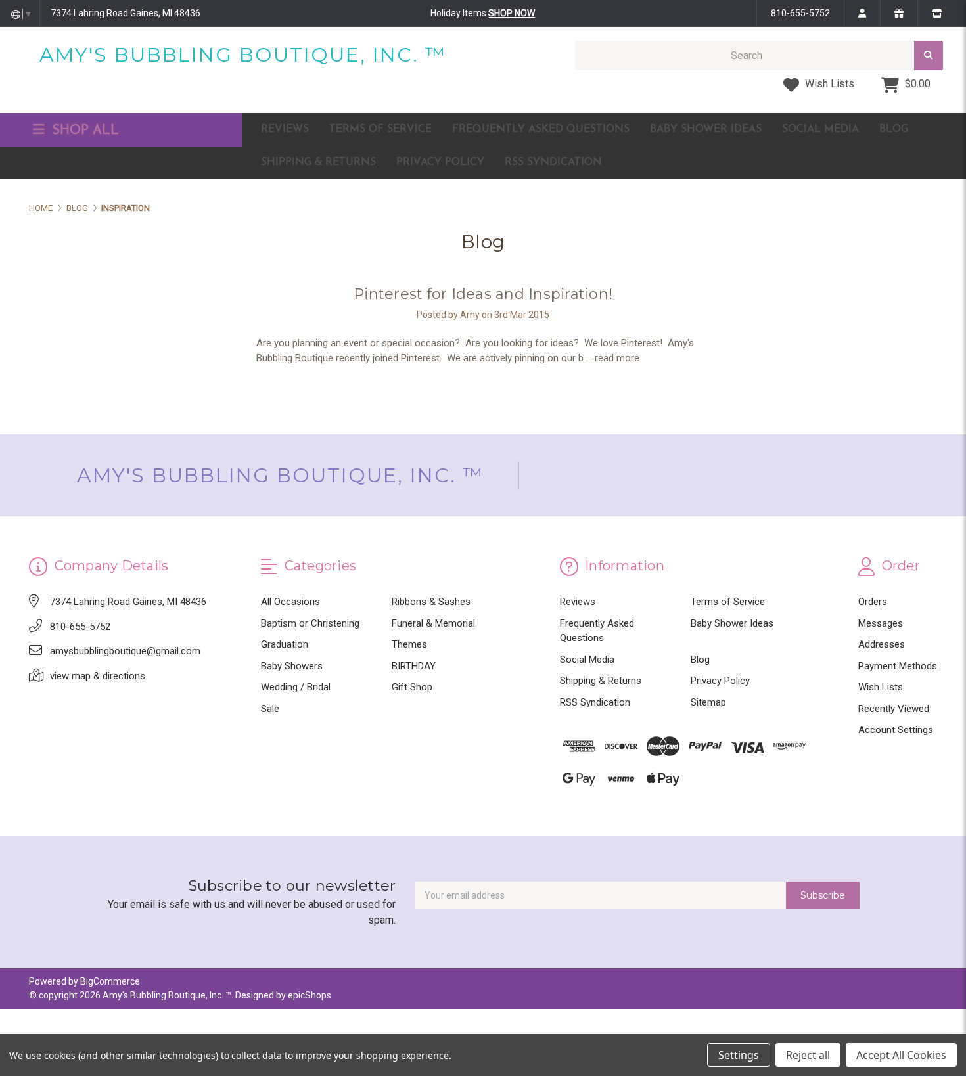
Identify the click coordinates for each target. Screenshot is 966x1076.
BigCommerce (110, 981)
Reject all (808, 1055)
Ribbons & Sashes (431, 602)
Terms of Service (380, 129)
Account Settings (895, 730)
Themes (409, 644)
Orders (872, 602)
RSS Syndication (553, 162)
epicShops (309, 995)
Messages (880, 623)
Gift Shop (412, 687)
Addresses (881, 644)
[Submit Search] (928, 55)
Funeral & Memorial (433, 623)
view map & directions (97, 676)
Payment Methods (897, 666)
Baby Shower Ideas (706, 129)
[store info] (936, 13)
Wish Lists (828, 84)
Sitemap (708, 702)
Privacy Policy (440, 162)
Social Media (820, 129)
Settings (738, 1055)
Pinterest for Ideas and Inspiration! (483, 294)
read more (617, 358)
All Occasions (290, 602)
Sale (270, 709)
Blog (893, 129)
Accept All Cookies (901, 1055)
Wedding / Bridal (296, 687)
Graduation (284, 644)
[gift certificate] (898, 13)
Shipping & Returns (318, 162)
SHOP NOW (511, 13)
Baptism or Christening (310, 623)
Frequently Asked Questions (541, 129)
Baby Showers (292, 666)
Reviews (285, 129)
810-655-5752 (800, 13)
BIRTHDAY (414, 666)
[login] (862, 13)
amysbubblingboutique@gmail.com (125, 651)
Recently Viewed (893, 709)
